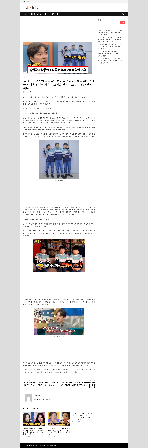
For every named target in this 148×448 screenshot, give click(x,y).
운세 (58, 14)
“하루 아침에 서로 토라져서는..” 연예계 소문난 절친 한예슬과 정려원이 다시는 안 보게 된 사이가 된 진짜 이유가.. (34, 431)
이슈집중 (29, 92)
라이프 (46, 14)
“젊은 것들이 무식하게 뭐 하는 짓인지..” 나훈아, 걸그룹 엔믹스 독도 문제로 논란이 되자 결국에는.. (110, 47)
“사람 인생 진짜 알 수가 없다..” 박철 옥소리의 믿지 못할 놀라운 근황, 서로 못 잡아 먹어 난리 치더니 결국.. (109, 40)
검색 (99, 20)
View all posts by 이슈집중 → (42, 399)
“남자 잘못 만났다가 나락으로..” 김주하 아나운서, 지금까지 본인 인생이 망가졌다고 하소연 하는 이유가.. (110, 33)
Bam (55, 445)
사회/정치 (32, 14)
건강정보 (39, 14)
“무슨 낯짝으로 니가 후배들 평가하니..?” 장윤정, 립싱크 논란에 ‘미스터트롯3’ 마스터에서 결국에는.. (59, 431)
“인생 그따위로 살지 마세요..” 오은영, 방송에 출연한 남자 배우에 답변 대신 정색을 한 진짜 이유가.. (110, 61)
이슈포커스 (36, 445)
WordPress (48, 445)
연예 (25, 14)
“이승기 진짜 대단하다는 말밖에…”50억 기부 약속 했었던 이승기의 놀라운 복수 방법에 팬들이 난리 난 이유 (83, 416)
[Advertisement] (59, 30)
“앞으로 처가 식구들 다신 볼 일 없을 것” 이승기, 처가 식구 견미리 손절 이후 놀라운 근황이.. (109, 54)
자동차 (52, 14)
